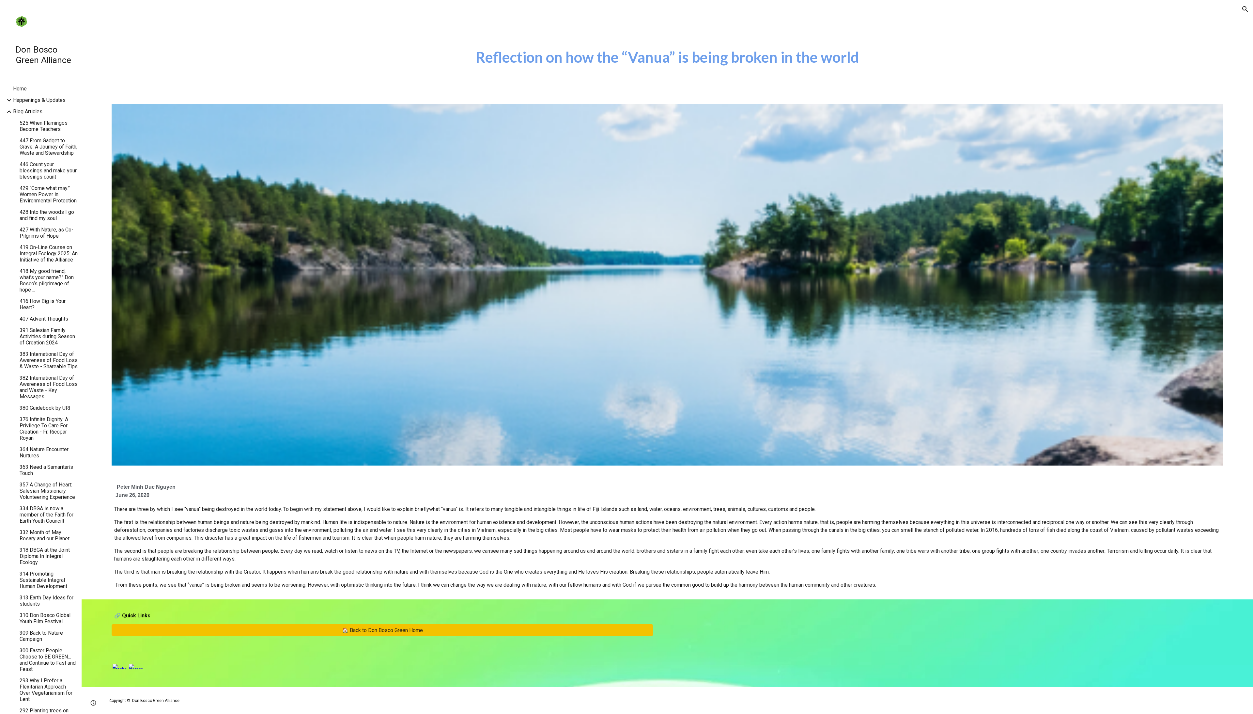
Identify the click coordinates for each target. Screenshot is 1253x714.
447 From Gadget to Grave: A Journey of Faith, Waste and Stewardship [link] (48, 146)
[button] (1245, 9)
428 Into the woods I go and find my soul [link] (47, 215)
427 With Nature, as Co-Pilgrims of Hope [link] (46, 233)
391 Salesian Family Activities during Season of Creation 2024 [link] (47, 336)
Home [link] (20, 89)
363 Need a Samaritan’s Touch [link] (46, 470)
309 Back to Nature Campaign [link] (41, 636)
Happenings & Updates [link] (39, 100)
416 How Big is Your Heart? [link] (43, 304)
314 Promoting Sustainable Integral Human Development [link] (43, 580)
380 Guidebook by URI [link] (45, 408)
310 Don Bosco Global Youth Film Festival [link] (45, 618)
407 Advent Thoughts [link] (44, 319)
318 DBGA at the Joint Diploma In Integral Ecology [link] (45, 556)
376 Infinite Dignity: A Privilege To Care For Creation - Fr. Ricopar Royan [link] (44, 428)
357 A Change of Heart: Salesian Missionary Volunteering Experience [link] (47, 491)
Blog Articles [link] (27, 111)
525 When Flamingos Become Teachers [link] (44, 126)
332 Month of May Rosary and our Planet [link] (45, 535)
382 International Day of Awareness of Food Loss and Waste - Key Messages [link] (49, 387)
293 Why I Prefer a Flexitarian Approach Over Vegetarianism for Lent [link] (46, 689)
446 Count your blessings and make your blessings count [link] (48, 170)
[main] (667, 57)
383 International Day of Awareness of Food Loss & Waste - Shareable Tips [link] (49, 360)
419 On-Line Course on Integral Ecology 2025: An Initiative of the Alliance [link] (49, 253)
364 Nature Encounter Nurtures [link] (44, 452)
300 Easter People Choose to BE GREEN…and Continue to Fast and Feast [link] (48, 659)
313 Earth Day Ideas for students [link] (46, 601)
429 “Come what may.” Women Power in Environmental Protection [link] (48, 194)
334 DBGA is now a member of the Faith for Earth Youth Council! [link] (46, 514)
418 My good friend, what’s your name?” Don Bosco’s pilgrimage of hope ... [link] (47, 280)
